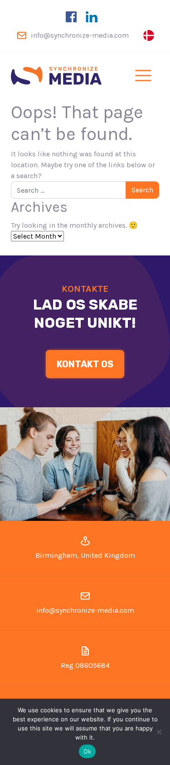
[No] (158, 731)
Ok (87, 751)
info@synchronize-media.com (80, 35)
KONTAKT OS (85, 364)
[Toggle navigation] (143, 75)
